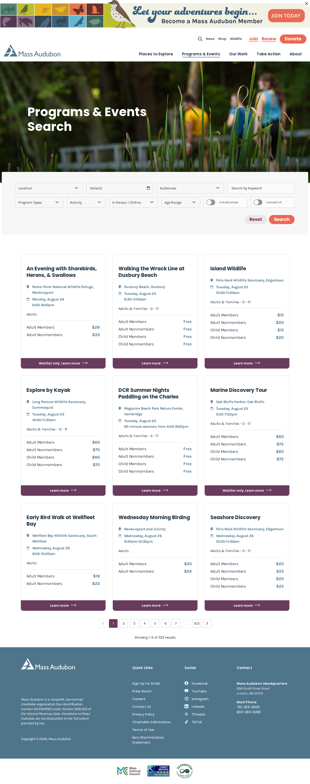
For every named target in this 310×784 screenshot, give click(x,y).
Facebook (200, 683)
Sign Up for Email (146, 683)
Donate (293, 39)
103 (196, 623)
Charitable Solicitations (151, 722)
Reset (255, 219)
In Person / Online (126, 202)
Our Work (238, 54)
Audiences (168, 188)
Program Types (30, 202)
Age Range (173, 202)
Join (253, 39)
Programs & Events (201, 54)
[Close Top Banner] (306, 3)
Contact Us (141, 706)
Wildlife (236, 39)
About (296, 54)
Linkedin (198, 706)
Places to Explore (156, 54)
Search (282, 219)
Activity (76, 202)
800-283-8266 (249, 712)
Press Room (141, 691)
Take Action (268, 54)
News (210, 39)
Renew (269, 39)
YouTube (199, 691)
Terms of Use (143, 730)
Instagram (200, 699)
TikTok (197, 722)
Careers (138, 699)
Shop (222, 39)
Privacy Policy (143, 714)
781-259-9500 (248, 707)
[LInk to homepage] (32, 50)
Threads (198, 714)
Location (25, 188)
